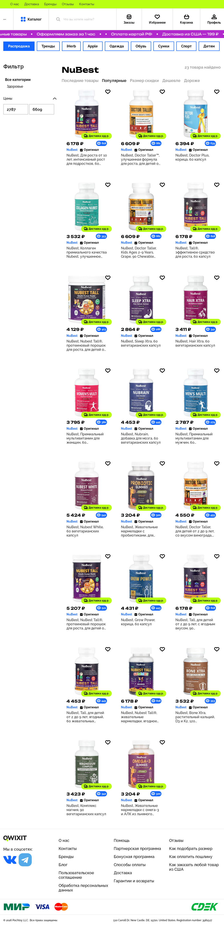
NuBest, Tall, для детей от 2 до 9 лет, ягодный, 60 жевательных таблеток (85, 717)
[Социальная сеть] (9, 859)
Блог (63, 864)
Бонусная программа (134, 856)
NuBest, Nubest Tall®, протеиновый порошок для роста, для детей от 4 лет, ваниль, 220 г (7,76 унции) (86, 345)
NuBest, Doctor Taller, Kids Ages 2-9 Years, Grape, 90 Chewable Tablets (138, 252)
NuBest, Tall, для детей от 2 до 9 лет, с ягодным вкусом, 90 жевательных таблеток (195, 624)
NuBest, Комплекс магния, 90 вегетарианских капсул (86, 810)
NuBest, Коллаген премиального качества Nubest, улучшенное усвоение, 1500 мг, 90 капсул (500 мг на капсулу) (86, 252)
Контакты (86, 4)
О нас (14, 4)
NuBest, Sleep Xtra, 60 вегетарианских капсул (141, 343)
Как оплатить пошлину (190, 856)
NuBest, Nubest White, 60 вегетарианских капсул (84, 531)
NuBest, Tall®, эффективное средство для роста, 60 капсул (195, 252)
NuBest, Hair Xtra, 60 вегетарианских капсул (195, 343)
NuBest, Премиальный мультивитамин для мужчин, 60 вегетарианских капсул (195, 438)
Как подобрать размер (190, 848)
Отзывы (68, 4)
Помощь (122, 840)
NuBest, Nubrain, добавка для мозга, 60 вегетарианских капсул (141, 438)
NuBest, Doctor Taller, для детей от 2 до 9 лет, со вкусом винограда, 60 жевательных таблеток (194, 531)
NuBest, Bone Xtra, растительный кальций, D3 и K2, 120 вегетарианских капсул (195, 717)
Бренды (50, 4)
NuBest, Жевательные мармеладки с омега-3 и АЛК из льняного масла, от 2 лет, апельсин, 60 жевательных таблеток (140, 810)
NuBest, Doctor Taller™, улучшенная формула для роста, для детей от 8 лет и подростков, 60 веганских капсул (140, 159)
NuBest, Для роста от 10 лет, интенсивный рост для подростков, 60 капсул (86, 159)
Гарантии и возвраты (134, 881)
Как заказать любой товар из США (194, 867)
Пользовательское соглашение (76, 875)
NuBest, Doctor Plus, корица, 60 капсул (192, 157)
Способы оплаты (130, 864)
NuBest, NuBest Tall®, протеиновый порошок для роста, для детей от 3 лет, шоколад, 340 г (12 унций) (86, 624)
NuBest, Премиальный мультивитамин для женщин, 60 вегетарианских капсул (86, 438)
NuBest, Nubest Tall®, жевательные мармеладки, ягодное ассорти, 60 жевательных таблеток (140, 717)
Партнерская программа (137, 848)
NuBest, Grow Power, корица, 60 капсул (138, 622)
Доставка (31, 4)
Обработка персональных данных (83, 887)
